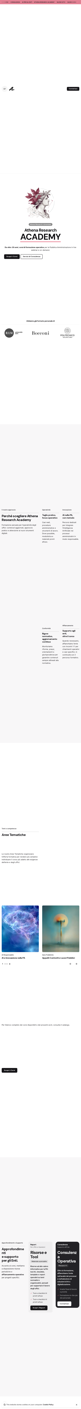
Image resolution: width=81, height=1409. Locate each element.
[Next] (76, 964)
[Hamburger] (5, 89)
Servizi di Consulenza (31, 256)
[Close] (76, 1405)
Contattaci (73, 89)
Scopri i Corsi (11, 256)
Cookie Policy (48, 1405)
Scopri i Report (39, 1308)
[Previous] (70, 964)
